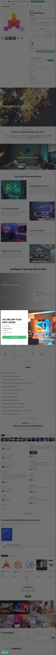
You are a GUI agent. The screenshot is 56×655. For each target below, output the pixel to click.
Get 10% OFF (14, 337)
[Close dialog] (54, 311)
